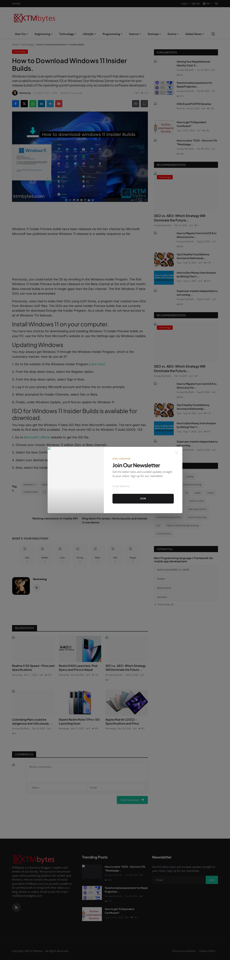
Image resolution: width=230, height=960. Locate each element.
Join (143, 498)
